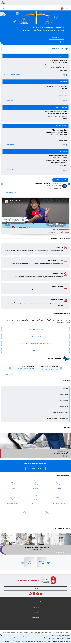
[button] (66, 8)
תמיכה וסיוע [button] (64, 401)
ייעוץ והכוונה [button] (63, 407)
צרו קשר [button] (35, 588)
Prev (64, 75)
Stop (60, 42)
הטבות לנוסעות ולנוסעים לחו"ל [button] (57, 419)
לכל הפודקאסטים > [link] (9, 193)
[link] (3, 3)
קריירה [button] (65, 389)
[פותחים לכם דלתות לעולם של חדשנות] (35, 441)
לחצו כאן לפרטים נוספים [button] (35, 468)
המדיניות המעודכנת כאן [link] (50, 638)
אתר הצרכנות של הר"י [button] (60, 413)
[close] (1, 636)
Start (63, 42)
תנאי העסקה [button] (63, 395)
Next (66, 75)
